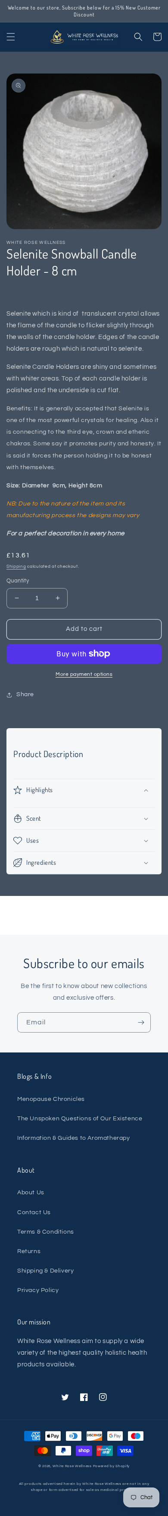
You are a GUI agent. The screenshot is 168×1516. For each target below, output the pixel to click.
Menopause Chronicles (51, 1099)
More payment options (84, 674)
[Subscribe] (140, 1022)
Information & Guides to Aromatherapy (73, 1138)
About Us (30, 1193)
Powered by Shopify (111, 1466)
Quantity (17, 581)
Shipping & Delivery (45, 1271)
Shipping (16, 566)
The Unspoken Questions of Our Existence (79, 1119)
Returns (28, 1251)
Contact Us (34, 1212)
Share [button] (25, 694)
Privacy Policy (38, 1290)
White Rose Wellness (72, 1466)
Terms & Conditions (45, 1232)
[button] (10, 36)
